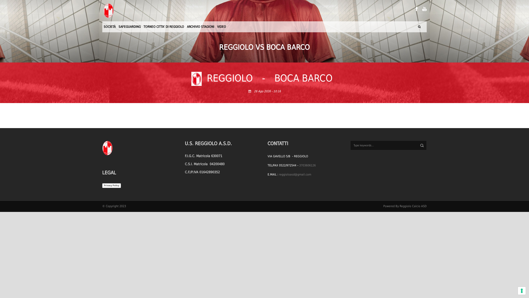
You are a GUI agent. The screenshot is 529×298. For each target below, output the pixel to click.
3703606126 (307, 165)
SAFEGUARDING (130, 27)
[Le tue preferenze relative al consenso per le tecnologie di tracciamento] (522, 291)
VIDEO (221, 27)
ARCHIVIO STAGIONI (200, 27)
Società (110, 27)
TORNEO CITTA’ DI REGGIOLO (164, 27)
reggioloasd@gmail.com (295, 174)
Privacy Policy (111, 185)
